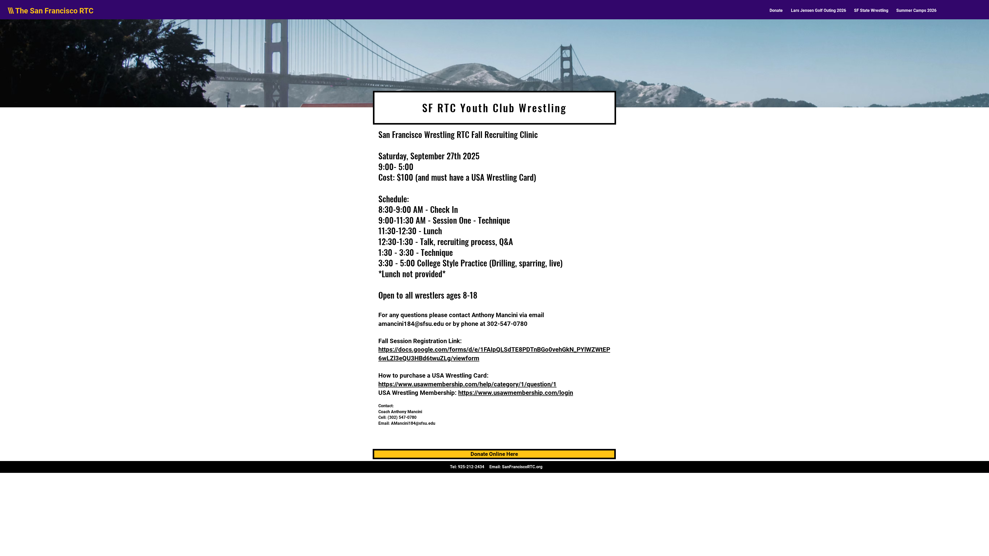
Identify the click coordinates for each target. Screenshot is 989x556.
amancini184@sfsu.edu (411, 323)
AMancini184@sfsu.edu (413, 423)
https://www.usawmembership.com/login (515, 392)
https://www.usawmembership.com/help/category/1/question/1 (467, 384)
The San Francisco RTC (54, 10)
